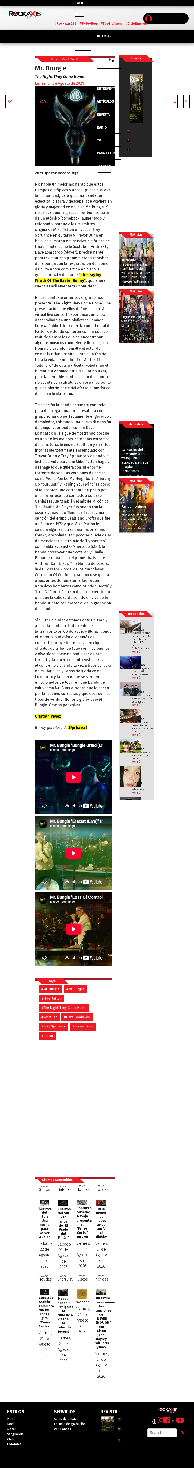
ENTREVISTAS (107, 89)
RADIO (102, 127)
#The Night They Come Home (63, 1008)
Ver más (137, 651)
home (53, 58)
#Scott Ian (49, 1017)
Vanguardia (84, 26)
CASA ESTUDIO (108, 153)
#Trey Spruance (53, 1026)
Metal (79, 14)
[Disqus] (75, 1106)
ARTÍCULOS (105, 102)
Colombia (83, 48)
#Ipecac (47, 1036)
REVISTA (103, 114)
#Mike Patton (51, 999)
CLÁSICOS (104, 62)
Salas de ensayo (66, 1419)
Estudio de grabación (70, 1424)
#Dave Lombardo (77, 1017)
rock (64, 58)
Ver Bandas (62, 1429)
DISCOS (104, 49)
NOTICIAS (104, 36)
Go (183, 1433)
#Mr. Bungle (50, 989)
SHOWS (104, 75)
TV (99, 140)
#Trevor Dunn (82, 1026)
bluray (74, 58)
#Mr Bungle (75, 989)
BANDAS (104, 166)
